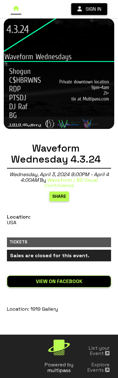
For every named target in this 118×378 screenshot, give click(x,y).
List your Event (99, 351)
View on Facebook (59, 281)
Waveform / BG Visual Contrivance (71, 183)
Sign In (91, 9)
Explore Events (98, 367)
